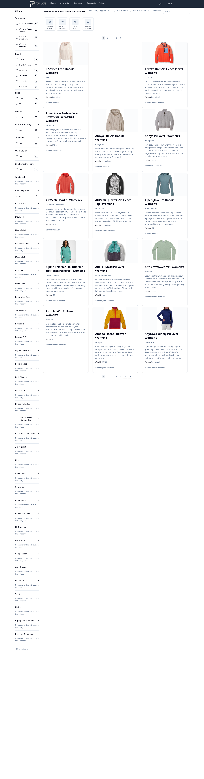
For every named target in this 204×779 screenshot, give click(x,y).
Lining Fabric (21, 230)
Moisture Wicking (23, 124)
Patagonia (99, 144)
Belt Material (21, 580)
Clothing (111, 10)
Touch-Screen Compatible (26, 418)
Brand (18, 54)
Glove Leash (20, 473)
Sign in (169, 4)
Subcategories (21, 18)
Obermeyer (150, 342)
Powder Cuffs (21, 337)
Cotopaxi (149, 77)
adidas (48, 77)
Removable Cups (22, 297)
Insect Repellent (22, 190)
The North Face (52, 275)
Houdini (148, 271)
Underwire (20, 540)
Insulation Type (22, 243)
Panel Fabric (20, 500)
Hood (17, 93)
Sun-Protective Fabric (24, 164)
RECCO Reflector (22, 404)
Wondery (50, 125)
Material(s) (20, 257)
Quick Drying (21, 150)
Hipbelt (18, 607)
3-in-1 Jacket (20, 447)
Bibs (17, 460)
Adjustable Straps (23, 350)
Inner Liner (20, 283)
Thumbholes (20, 137)
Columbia (99, 208)
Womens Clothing (124, 10)
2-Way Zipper (21, 310)
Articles (102, 3)
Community (91, 3)
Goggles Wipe (21, 567)
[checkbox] (17, 24)
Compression (21, 553)
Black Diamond (151, 208)
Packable (19, 270)
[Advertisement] (117, 68)
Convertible (20, 487)
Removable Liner (22, 513)
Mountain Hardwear (55, 204)
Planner (53, 3)
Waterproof (20, 203)
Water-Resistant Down (25, 433)
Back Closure (21, 377)
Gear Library (78, 3)
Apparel (103, 10)
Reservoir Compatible (24, 634)
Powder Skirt (21, 364)
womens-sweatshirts (54, 150)
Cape (17, 594)
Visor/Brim (20, 390)
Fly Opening (20, 527)
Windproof (20, 177)
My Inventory (65, 3)
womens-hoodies (53, 102)
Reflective (19, 323)
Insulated (19, 217)
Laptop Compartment (25, 620)
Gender (18, 111)
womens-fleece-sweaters (155, 102)
